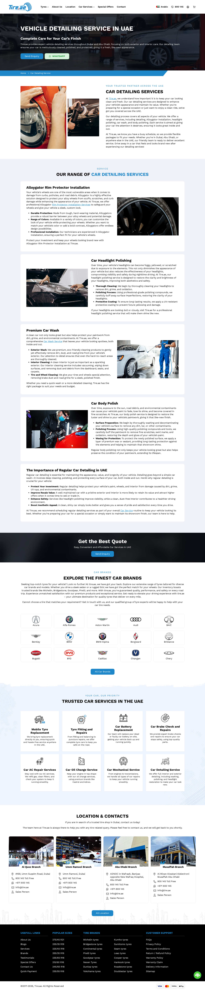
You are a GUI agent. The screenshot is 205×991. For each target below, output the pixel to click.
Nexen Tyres (90, 962)
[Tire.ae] (20, 6)
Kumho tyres (121, 939)
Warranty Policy (154, 957)
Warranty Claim (154, 962)
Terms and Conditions (158, 948)
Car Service (126, 510)
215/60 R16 (58, 962)
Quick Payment (28, 971)
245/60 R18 (58, 966)
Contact (121, 6)
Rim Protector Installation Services (71, 204)
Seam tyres (120, 948)
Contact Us (26, 966)
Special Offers (106, 6)
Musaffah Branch (173, 866)
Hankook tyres (122, 962)
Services (24, 948)
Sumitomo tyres (123, 944)
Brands (24, 953)
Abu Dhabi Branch (126, 866)
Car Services (85, 6)
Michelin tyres (90, 939)
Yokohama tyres (92, 971)
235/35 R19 (58, 944)
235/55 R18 (58, 971)
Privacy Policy (153, 944)
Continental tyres (92, 948)
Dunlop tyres (90, 966)
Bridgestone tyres (92, 944)
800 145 (179, 6)
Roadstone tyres (123, 966)
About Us (57, 6)
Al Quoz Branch (31, 866)
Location (70, 6)
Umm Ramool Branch (78, 866)
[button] (34, 933)
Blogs (23, 944)
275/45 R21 (58, 939)
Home (23, 73)
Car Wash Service (53, 341)
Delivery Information (157, 966)
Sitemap (150, 971)
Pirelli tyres (89, 953)
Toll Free (24, 878)
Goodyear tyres (91, 957)
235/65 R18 (58, 957)
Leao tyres (120, 953)
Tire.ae (112, 98)
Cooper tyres (121, 957)
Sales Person (22, 891)
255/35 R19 (58, 953)
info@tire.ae (22, 887)
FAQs (149, 939)
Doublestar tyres (123, 971)
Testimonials (27, 957)
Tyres (44, 6)
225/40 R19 (58, 948)
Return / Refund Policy (158, 953)
